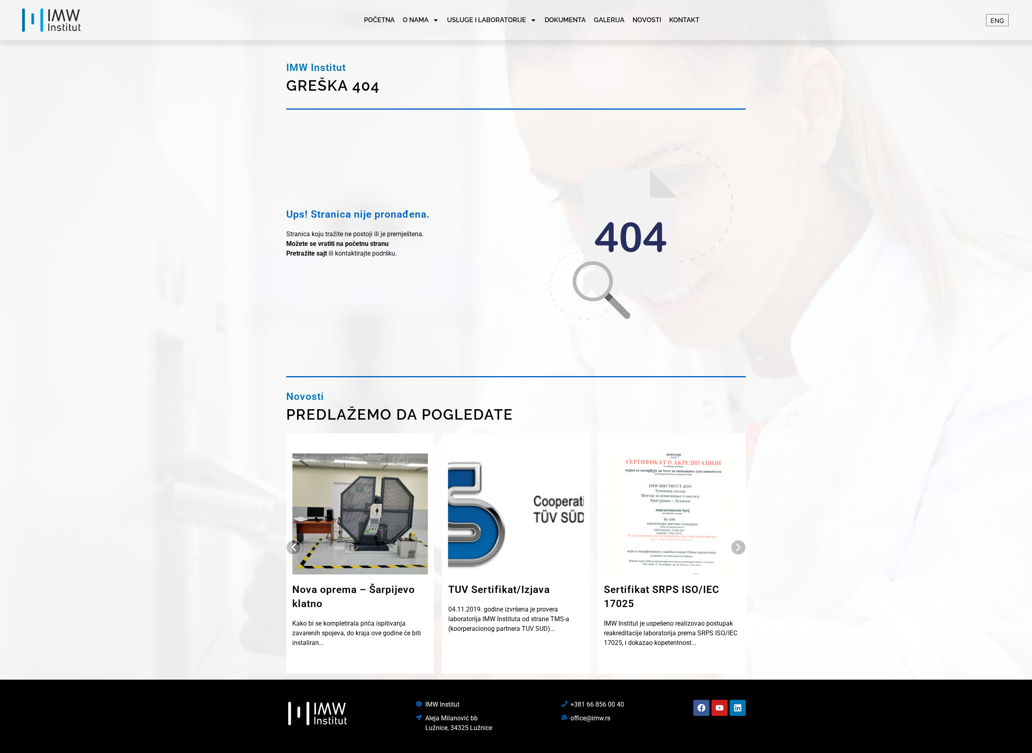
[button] (293, 547)
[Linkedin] (738, 708)
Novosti (647, 20)
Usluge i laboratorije (486, 20)
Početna (379, 20)
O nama (416, 20)
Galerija (609, 20)
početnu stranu (367, 244)
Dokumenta (565, 20)
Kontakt (684, 20)
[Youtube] (720, 708)
